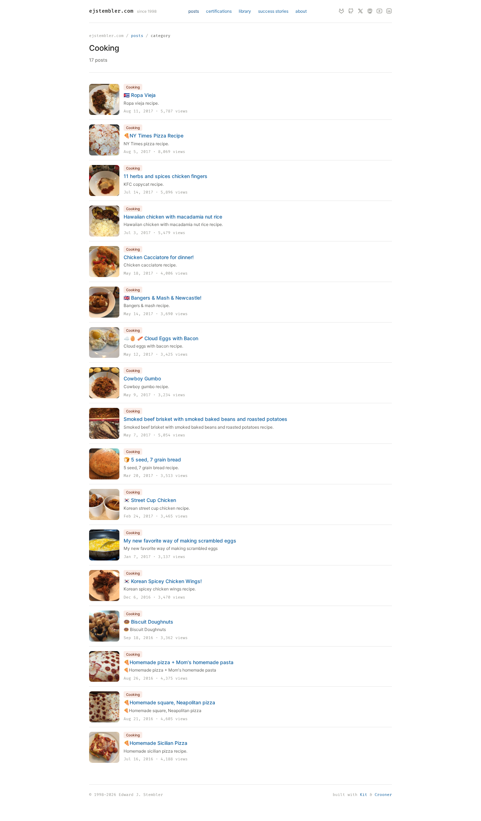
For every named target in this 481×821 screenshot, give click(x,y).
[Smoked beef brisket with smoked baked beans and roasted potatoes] (104, 423)
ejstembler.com (111, 11)
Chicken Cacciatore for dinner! (159, 257)
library (245, 11)
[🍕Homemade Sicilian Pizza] (104, 747)
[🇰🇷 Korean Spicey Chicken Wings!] (104, 585)
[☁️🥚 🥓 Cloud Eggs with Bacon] (104, 342)
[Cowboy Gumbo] (104, 382)
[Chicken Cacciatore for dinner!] (104, 261)
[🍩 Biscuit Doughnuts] (104, 626)
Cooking (133, 87)
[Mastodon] (370, 11)
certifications (219, 11)
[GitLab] (341, 11)
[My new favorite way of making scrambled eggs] (104, 544)
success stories (273, 11)
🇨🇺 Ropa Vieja (140, 95)
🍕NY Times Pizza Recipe (153, 136)
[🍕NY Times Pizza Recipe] (104, 139)
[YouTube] (379, 11)
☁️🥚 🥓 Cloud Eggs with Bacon (161, 338)
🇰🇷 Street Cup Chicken (150, 500)
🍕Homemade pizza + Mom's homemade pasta (178, 662)
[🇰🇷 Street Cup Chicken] (104, 504)
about (301, 11)
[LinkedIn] (389, 11)
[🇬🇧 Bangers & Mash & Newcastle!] (104, 302)
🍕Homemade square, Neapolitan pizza (169, 702)
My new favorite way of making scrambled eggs (180, 541)
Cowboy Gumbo (142, 378)
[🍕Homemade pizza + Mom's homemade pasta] (104, 666)
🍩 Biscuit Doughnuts (148, 622)
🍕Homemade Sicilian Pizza (155, 743)
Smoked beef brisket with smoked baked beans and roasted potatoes (205, 419)
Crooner (383, 794)
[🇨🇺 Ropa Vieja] (104, 99)
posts (193, 11)
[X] (360, 11)
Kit (363, 794)
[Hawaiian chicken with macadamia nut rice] (104, 221)
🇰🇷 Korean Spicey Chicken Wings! (163, 581)
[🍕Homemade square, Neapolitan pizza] (104, 706)
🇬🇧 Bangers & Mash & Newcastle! (162, 298)
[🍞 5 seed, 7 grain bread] (104, 463)
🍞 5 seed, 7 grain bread (152, 459)
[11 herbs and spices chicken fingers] (104, 180)
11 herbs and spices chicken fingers (165, 176)
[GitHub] (351, 11)
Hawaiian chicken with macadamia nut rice (173, 217)
